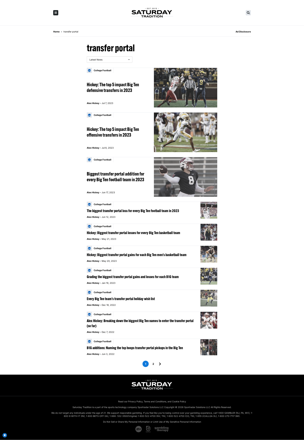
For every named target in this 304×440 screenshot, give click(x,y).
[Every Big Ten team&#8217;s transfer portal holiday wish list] (208, 298)
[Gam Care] (148, 429)
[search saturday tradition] (248, 12)
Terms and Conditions (155, 401)
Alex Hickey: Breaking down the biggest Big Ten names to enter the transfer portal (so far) (140, 323)
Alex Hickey (93, 103)
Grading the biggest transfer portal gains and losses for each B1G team (133, 276)
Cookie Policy (179, 401)
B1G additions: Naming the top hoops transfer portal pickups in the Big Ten (135, 347)
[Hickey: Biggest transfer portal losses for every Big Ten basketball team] (208, 232)
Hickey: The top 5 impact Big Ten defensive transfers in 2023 (113, 87)
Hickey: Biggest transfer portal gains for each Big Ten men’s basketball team (137, 254)
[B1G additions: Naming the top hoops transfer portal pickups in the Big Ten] (208, 347)
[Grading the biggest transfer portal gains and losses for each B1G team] (208, 276)
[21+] (138, 429)
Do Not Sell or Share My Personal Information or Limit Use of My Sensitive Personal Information (152, 421)
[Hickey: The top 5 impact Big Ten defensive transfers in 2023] (185, 87)
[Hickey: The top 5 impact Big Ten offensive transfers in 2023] (185, 132)
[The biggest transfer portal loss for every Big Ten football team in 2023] (208, 210)
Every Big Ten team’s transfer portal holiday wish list (121, 298)
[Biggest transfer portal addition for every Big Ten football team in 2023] (185, 177)
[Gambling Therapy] (162, 429)
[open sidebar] (55, 12)
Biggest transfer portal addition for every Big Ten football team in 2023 (115, 176)
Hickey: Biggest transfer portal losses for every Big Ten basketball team (133, 232)
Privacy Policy (135, 401)
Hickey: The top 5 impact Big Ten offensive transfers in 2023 (113, 132)
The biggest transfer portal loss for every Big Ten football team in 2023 (133, 210)
